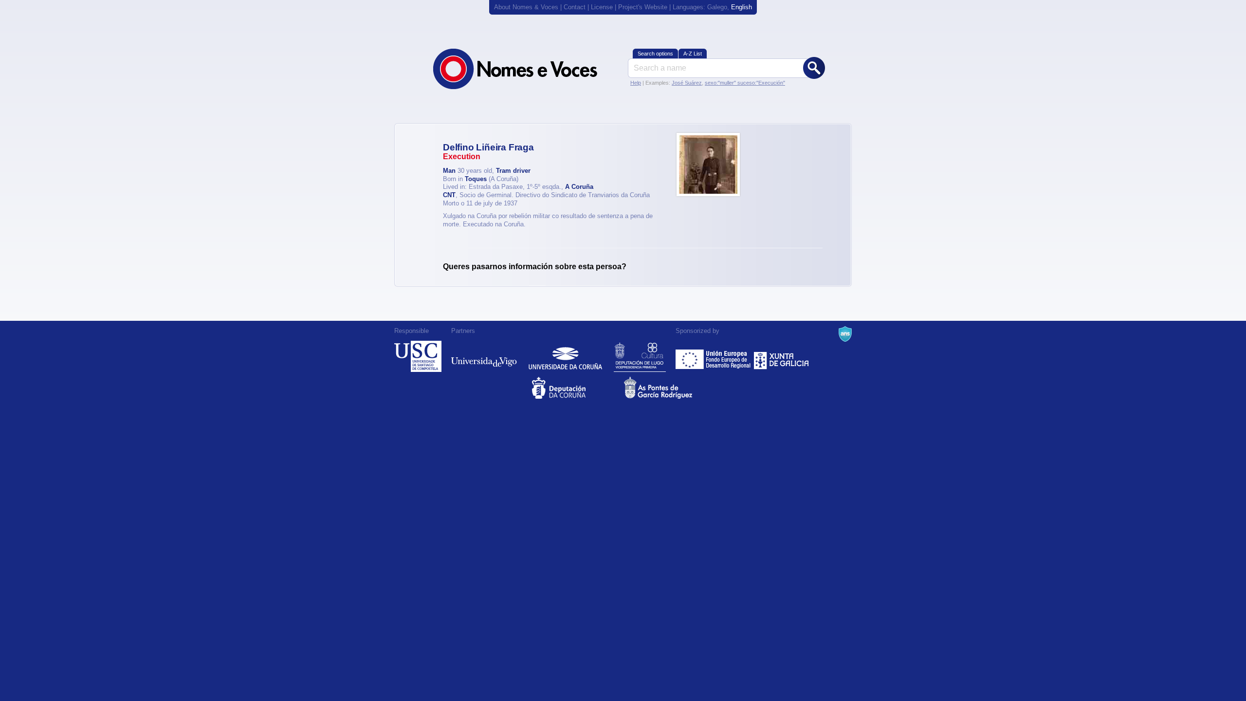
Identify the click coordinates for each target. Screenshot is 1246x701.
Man (449, 170)
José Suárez (687, 83)
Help (635, 83)
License (602, 7)
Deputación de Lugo (640, 356)
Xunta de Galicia (781, 356)
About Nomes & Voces (526, 7)
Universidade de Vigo (484, 356)
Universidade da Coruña (565, 356)
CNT (449, 195)
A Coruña (579, 186)
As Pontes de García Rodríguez (669, 388)
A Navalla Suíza (845, 334)
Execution (461, 156)
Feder (714, 356)
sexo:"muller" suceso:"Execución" (745, 83)
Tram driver (513, 170)
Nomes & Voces (525, 69)
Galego (717, 7)
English (741, 7)
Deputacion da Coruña (577, 388)
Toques (476, 179)
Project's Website (642, 7)
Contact (575, 7)
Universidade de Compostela (417, 356)
